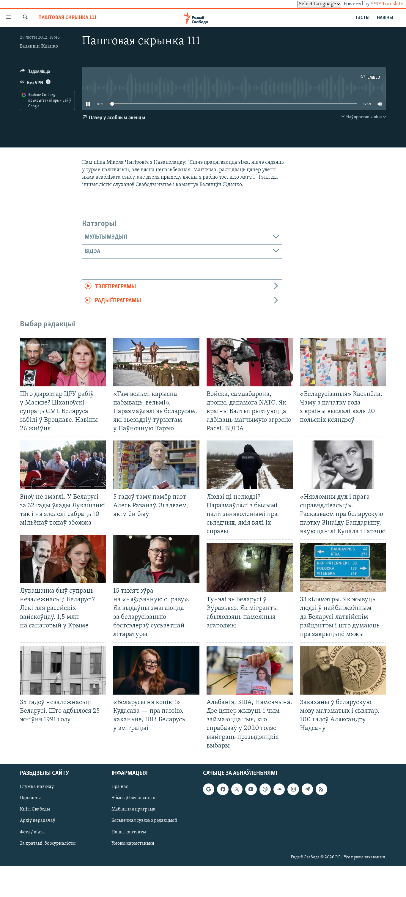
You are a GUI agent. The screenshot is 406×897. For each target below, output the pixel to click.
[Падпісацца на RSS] (321, 789)
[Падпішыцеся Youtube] (250, 789)
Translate (392, 4)
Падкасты (30, 798)
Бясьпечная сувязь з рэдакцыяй (144, 820)
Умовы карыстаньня (132, 843)
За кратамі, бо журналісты (47, 843)
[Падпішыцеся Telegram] (307, 789)
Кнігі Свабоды (35, 809)
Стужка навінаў (37, 786)
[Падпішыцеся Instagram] (293, 789)
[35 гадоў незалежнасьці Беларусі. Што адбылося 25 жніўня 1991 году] (63, 670)
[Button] (35, 72)
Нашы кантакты (128, 832)
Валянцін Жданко (39, 46)
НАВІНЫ (385, 17)
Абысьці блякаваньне (134, 798)
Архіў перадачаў (37, 820)
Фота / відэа (32, 832)
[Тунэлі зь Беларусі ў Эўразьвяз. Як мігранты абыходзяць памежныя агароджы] (250, 567)
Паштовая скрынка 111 (67, 18)
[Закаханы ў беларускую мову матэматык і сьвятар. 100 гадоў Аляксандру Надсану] (343, 670)
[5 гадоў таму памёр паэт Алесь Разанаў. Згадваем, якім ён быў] (156, 464)
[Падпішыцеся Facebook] (222, 789)
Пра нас (119, 786)
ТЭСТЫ (362, 17)
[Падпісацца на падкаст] (265, 789)
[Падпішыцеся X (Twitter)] (237, 789)
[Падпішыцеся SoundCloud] (279, 789)
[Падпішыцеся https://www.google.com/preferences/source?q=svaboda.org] (208, 789)
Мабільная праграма (133, 809)
